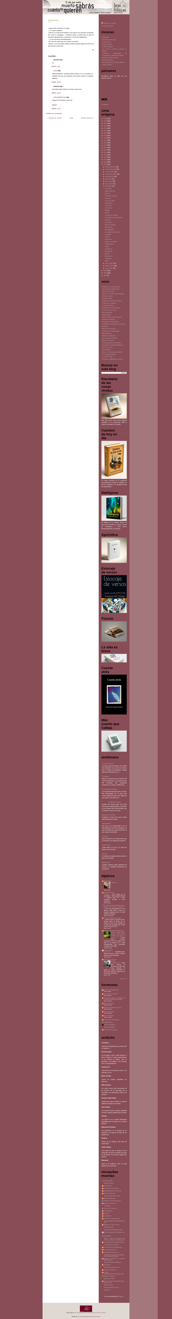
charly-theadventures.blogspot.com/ (114, 1273)
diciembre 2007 (110, 167)
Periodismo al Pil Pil (110, 994)
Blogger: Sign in (109, 1276)
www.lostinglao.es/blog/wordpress (114, 1221)
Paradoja (108, 220)
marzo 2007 (109, 263)
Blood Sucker (108, 1285)
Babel (107, 213)
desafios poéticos (110, 1270)
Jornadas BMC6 (109, 1027)
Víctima (107, 894)
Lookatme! (107, 1216)
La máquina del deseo (112, 232)
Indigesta (105, 326)
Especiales (105, 862)
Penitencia (108, 251)
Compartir (104, 104)
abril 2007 (108, 186)
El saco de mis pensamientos (114, 930)
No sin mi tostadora (110, 1029)
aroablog (107, 1290)
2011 (105, 155)
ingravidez (107, 1236)
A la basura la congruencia (113, 1247)
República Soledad (108, 319)
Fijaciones (108, 239)
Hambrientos (109, 244)
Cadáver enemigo (111, 196)
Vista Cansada (109, 1011)
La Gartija (107, 1206)
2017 (105, 140)
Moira (107, 261)
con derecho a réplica (111, 1245)
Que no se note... (107, 347)
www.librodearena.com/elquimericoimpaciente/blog (114, 1255)
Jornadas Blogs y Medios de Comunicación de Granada (114, 998)
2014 (105, 147)
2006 (105, 270)
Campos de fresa (108, 305)
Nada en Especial (110, 1203)
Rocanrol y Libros (110, 959)
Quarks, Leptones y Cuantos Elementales (114, 1259)
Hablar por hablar (111, 241)
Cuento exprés (107, 44)
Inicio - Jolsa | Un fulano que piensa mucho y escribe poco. (114, 1239)
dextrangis (107, 881)
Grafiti (107, 254)
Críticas (107, 237)
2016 (105, 143)
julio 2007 (108, 179)
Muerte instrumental (109, 328)
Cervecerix (107, 1186)
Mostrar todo (123, 978)
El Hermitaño (106, 349)
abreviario (107, 1265)
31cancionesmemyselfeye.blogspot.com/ (114, 1281)
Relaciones (109, 227)
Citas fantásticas (107, 60)
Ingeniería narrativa (108, 815)
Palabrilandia (108, 950)
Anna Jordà (77, 1312)
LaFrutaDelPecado (59, 97)
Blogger (120, 1296)
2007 (105, 164)
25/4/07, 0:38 (56, 66)
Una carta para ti (109, 1193)
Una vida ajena (107, 312)
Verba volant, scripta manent (111, 317)
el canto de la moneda (111, 1188)
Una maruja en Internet (109, 338)
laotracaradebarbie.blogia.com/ (114, 1232)
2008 (105, 162)
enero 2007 (109, 268)
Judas (107, 246)
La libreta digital (107, 46)
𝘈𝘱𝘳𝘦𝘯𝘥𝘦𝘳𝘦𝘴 (106, 845)
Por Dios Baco (109, 1015)
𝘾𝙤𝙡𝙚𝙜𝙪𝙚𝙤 (105, 776)
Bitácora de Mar (109, 1278)
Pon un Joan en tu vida (112, 1196)
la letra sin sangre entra (112, 1218)
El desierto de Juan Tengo (111, 308)
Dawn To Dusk (109, 1183)
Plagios (107, 210)
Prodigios (108, 258)
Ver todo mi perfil (107, 26)
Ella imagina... (108, 1211)
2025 (105, 121)
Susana (107, 193)
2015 (105, 145)
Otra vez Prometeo (108, 291)
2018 (105, 138)
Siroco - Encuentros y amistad (112, 352)
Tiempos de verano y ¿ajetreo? (114, 907)
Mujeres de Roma (108, 340)
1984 (105, 275)
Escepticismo (109, 229)
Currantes (108, 188)
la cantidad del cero (110, 1250)
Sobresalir (108, 952)
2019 (105, 135)
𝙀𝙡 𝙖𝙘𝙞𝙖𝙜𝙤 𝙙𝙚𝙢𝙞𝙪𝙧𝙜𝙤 (109, 789)
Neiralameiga (106, 315)
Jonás (55, 70)
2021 (105, 130)
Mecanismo (109, 256)
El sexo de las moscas (93, 1316)
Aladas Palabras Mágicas (112, 1262)
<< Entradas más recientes (54, 118)
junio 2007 (109, 181)
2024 (105, 123)
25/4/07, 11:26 (56, 82)
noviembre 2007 (110, 169)
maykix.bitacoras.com (111, 1287)
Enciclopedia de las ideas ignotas (113, 62)
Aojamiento (53, 20)
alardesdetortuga (110, 1198)
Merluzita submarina (109, 336)
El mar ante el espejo (109, 303)
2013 (105, 150)
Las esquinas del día (109, 354)
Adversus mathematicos (110, 57)
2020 (105, 133)
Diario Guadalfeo (109, 1024)
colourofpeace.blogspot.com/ (114, 1242)
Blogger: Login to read (111, 1224)
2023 (105, 126)
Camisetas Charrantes (111, 1019)
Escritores (108, 208)
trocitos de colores (110, 1208)
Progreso (108, 198)
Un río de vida (109, 200)
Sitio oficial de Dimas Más (110, 289)
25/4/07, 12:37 (56, 93)
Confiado (108, 234)
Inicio (71, 118)
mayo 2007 (109, 184)
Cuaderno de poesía (109, 39)
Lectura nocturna (108, 763)
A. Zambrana (81, 1316)
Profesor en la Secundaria (111, 287)
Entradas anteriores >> (87, 118)
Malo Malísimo (107, 333)
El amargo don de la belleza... (112, 343)
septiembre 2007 (111, 174)
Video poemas (107, 64)
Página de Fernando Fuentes (112, 301)
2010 (105, 157)
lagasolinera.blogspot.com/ (113, 1229)
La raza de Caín (107, 356)
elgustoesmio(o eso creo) (112, 1007)
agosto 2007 (109, 176)
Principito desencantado (110, 322)
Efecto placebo (110, 191)
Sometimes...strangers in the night (113, 324)
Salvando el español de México (112, 345)
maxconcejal (108, 1180)
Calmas (104, 854)
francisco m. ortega (109, 23)
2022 (105, 128)
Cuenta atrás (106, 42)
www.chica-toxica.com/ (111, 1267)
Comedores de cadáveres (113, 217)
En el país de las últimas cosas (114, 905)
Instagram (105, 37)
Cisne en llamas (107, 296)
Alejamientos (106, 823)
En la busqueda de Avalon (113, 918)
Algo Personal (109, 1227)
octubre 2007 (109, 171)
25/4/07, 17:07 (56, 108)
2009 (105, 159)
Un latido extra (107, 298)
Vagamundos (108, 1022)
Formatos (108, 205)
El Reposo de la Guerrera (112, 1201)
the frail (106, 1213)
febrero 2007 (109, 266)
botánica (114, 882)
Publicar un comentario (54, 113)
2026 (105, 118)
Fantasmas (108, 222)
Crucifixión (108, 249)
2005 (105, 273)
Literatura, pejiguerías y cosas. (112, 359)
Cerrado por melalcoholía (110, 331)
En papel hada (109, 1003)
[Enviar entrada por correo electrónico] (92, 49)
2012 (105, 152)
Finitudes (105, 836)
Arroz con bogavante (111, 990)
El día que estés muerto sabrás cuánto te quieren (94, 1312)
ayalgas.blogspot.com (111, 1252)
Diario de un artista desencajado (113, 294)
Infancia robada (110, 225)
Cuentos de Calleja (111, 215)
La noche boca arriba (109, 310)
